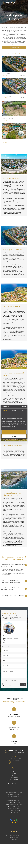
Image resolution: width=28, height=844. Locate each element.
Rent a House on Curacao (14, 790)
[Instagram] (11, 831)
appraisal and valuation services (15, 541)
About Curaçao (14, 779)
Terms (10, 685)
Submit (23, 684)
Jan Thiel (6, 451)
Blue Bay (12, 451)
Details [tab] (14, 410)
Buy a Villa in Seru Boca (14, 794)
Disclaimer (14, 839)
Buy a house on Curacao (14, 802)
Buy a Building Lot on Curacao (14, 792)
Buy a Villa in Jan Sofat (14, 810)
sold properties (19, 455)
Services (14, 773)
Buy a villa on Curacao (14, 783)
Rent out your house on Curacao (14, 804)
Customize (13, 436)
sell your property (12, 540)
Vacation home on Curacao (14, 786)
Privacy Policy (14, 837)
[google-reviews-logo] (16, 820)
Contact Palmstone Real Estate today (14, 544)
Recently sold (14, 777)
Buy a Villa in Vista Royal (14, 808)
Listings (14, 771)
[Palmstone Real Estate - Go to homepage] (9, 2)
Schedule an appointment (14, 47)
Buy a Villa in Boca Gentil (14, 813)
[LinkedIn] (16, 831)
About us (14, 775)
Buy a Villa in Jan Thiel (14, 788)
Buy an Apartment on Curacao (14, 800)
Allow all (14, 431)
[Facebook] (14, 831)
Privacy (6, 685)
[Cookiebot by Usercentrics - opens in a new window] (21, 407)
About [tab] (23, 410)
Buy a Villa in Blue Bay (14, 806)
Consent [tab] (5, 410)
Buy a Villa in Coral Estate (14, 796)
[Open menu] (25, 2)
